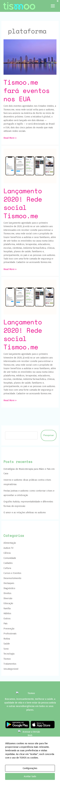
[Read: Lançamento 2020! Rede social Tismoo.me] (30, 165)
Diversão (8, 598)
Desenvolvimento (12, 578)
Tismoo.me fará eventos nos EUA (27, 90)
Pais (6, 623)
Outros (7, 618)
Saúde (7, 643)
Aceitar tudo (30, 776)
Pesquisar (48, 435)
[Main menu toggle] (53, 6)
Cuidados (8, 563)
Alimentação (10, 543)
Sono (6, 648)
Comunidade (10, 558)
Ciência (7, 553)
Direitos (7, 593)
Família (7, 608)
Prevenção (9, 628)
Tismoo (7, 659)
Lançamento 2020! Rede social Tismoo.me (23, 203)
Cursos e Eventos (12, 573)
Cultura (7, 568)
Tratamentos (10, 663)
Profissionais (10, 633)
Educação (8, 603)
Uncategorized (11, 669)
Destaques (9, 583)
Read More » (10, 137)
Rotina (7, 638)
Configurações (30, 768)
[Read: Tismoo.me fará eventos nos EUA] (30, 57)
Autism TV (8, 548)
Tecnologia (9, 653)
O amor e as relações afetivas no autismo (25, 512)
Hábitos (7, 613)
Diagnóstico (9, 588)
